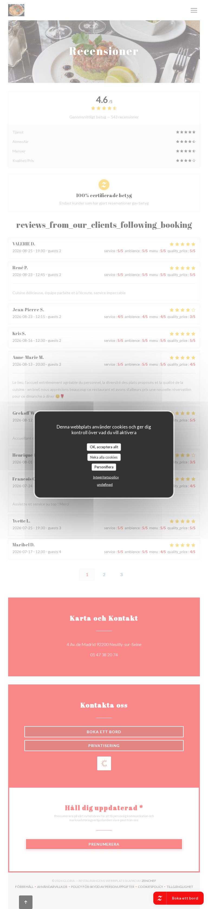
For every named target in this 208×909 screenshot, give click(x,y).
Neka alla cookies (104, 457)
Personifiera (104, 467)
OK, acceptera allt (104, 447)
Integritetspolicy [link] (106, 477)
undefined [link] (105, 484)
